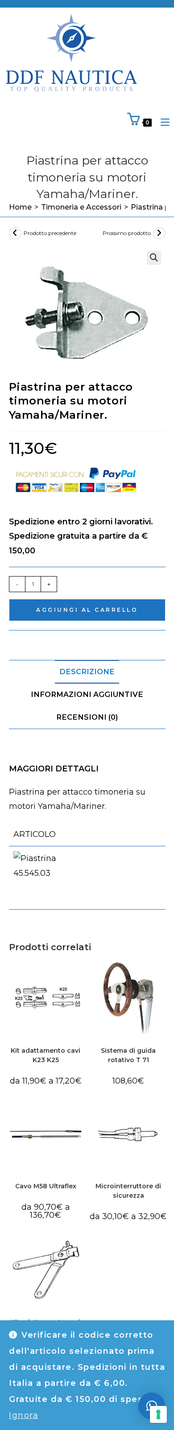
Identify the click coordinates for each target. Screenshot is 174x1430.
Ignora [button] (23, 1415)
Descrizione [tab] (87, 671)
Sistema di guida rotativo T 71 (128, 1055)
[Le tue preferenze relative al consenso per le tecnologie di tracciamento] (158, 1414)
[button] (154, 258)
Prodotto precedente (50, 233)
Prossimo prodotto (127, 233)
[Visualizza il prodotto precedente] (15, 233)
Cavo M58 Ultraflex (45, 1186)
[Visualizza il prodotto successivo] (159, 233)
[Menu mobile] (162, 122)
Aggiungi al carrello (87, 609)
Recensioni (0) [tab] (87, 717)
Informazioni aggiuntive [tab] (87, 694)
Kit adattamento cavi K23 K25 (45, 1055)
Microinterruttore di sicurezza (128, 1190)
